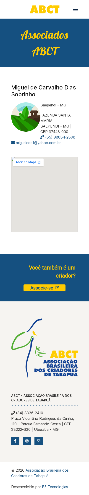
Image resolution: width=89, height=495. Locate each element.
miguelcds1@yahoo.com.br (38, 142)
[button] (75, 9)
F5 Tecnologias (55, 486)
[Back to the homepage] (44, 9)
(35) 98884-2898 (59, 137)
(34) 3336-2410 (29, 413)
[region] (44, 42)
